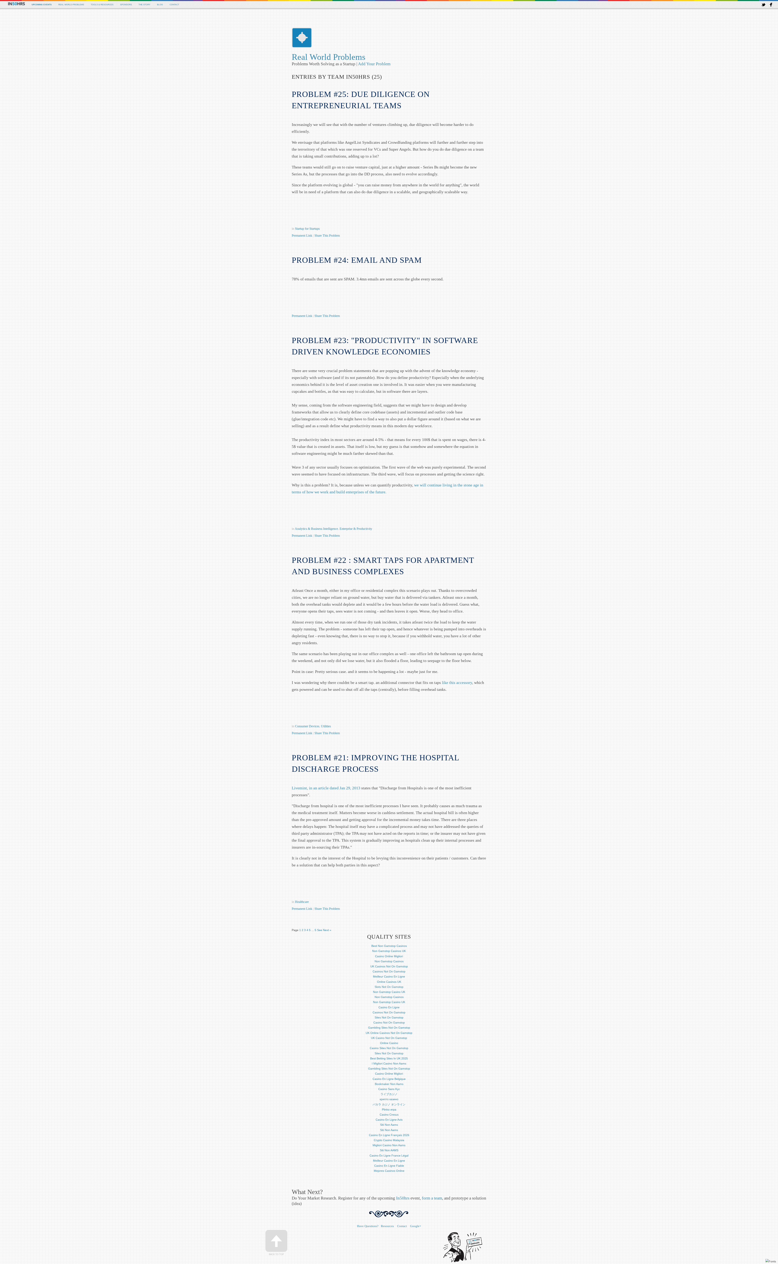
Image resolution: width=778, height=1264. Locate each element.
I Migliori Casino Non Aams (389, 1063)
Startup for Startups (307, 228)
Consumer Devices (307, 726)
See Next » (324, 930)
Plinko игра (389, 1109)
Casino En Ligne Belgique (389, 1079)
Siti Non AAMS (389, 1150)
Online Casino (389, 1043)
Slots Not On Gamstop (389, 986)
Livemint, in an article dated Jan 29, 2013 (326, 788)
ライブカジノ (389, 1094)
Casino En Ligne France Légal (389, 1155)
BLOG (160, 4)
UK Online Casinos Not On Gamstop (389, 1032)
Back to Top (276, 1254)
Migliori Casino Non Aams (389, 1145)
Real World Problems (328, 57)
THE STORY (144, 4)
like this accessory (457, 682)
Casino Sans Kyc (389, 1089)
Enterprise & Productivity (356, 528)
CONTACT (174, 4)
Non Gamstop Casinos (389, 961)
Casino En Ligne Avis (389, 1119)
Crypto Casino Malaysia (389, 1140)
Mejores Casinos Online (389, 1170)
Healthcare (302, 901)
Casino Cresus (389, 1114)
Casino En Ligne (389, 1007)
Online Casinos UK (389, 981)
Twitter (763, 4)
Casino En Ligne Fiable (389, 1165)
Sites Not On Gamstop (389, 1017)
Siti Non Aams (389, 1124)
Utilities (326, 726)
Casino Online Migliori (389, 956)
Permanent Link (302, 235)
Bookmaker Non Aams (389, 1084)
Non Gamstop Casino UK (389, 992)
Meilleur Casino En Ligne (389, 976)
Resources (387, 1226)
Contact (402, 1226)
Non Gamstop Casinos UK (389, 951)
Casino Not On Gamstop (389, 1022)
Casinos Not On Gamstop (389, 971)
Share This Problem (327, 235)
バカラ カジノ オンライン (389, 1104)
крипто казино (389, 1099)
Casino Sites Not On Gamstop (389, 1048)
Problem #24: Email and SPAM (357, 260)
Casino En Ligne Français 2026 (389, 1135)
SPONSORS (126, 4)
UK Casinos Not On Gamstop (389, 966)
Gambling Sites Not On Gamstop (389, 1027)
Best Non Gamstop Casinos (389, 945)
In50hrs (402, 1198)
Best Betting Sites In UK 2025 (389, 1058)
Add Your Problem (374, 63)
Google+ (415, 1226)
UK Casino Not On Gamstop (389, 1038)
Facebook (771, 4)
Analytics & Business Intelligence (316, 528)
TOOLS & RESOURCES (102, 4)
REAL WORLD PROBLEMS (71, 4)
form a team (432, 1198)
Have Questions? (367, 1226)
